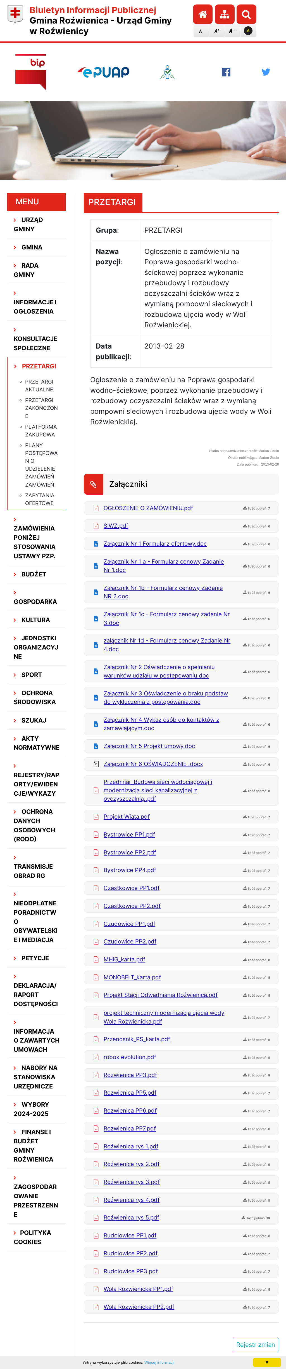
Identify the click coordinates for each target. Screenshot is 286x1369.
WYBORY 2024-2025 (31, 1109)
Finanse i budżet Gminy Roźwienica (33, 1145)
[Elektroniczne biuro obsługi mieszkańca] (175, 72)
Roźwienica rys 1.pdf (131, 1146)
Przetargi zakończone (41, 408)
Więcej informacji (159, 1362)
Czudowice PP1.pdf (129, 923)
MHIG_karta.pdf (124, 959)
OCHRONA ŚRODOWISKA (35, 697)
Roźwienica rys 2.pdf (131, 1163)
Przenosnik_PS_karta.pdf (137, 1039)
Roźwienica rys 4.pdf (131, 1199)
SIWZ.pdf (116, 525)
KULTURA (35, 619)
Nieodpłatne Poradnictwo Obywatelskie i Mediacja (36, 921)
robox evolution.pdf (130, 1056)
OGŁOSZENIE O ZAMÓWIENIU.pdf (148, 507)
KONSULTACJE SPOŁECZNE (35, 343)
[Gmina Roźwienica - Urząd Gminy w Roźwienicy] (15, 21)
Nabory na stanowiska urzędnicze (36, 1077)
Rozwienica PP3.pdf (130, 1074)
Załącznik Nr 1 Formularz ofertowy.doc (155, 543)
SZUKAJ (33, 720)
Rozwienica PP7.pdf (130, 1128)
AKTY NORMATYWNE (36, 743)
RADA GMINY (26, 270)
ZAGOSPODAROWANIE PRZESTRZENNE (36, 1200)
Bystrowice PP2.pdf (130, 852)
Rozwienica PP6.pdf (130, 1110)
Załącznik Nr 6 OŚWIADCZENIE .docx (153, 763)
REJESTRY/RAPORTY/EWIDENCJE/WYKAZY (36, 784)
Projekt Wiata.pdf (127, 816)
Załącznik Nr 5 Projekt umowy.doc (149, 745)
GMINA (31, 247)
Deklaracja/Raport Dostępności (36, 995)
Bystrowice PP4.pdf (130, 869)
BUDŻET (33, 574)
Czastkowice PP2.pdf (132, 905)
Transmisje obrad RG (33, 871)
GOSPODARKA (35, 601)
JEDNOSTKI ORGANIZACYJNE (36, 647)
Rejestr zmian (255, 1344)
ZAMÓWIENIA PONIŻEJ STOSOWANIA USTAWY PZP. (35, 542)
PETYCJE (34, 958)
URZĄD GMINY (28, 224)
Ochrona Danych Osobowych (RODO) (34, 825)
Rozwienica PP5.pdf (130, 1092)
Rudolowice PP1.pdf (130, 1235)
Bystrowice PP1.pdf (129, 834)
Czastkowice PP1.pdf (131, 887)
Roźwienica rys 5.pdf (131, 1217)
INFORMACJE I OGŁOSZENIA (35, 306)
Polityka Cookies (32, 1237)
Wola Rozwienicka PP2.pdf (139, 1306)
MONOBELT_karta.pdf (132, 977)
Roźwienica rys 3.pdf (132, 1181)
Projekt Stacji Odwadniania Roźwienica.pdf (161, 994)
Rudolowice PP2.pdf (131, 1253)
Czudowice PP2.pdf (130, 941)
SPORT (31, 674)
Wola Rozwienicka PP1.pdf (138, 1288)
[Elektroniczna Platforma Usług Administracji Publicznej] (103, 72)
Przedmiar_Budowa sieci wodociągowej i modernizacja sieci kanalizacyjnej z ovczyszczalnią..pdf (158, 790)
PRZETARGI (38, 366)
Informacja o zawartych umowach (36, 1040)
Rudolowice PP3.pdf (131, 1271)
